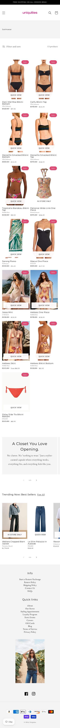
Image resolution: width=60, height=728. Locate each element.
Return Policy (30, 582)
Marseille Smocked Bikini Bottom (15, 156)
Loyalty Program (30, 614)
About (30, 605)
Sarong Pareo (9, 261)
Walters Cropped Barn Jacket (13, 543)
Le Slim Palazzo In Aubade (37, 543)
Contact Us (30, 588)
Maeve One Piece (39, 261)
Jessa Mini (7, 312)
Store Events (30, 617)
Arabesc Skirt (9, 363)
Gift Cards (30, 623)
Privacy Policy (30, 632)
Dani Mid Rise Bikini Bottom (12, 103)
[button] (3, 13)
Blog (30, 626)
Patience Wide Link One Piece (42, 209)
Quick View (16, 95)
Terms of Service (30, 629)
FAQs (30, 591)
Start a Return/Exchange (30, 579)
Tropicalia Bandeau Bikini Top (15, 209)
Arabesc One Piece (40, 312)
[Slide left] (23, 480)
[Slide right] (36, 480)
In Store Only (44, 201)
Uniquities (33, 722)
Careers (30, 620)
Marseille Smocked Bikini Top (43, 156)
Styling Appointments (30, 611)
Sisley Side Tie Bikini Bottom (13, 416)
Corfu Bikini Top (38, 102)
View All (41, 494)
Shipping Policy (30, 585)
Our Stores (30, 608)
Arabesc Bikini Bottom (41, 363)
